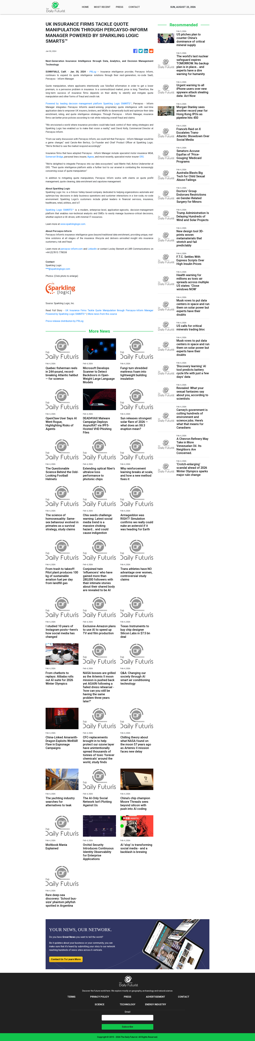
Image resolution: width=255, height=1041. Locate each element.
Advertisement (155, 996)
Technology (127, 1004)
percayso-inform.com (72, 248)
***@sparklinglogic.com (58, 269)
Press (127, 996)
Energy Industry (155, 1004)
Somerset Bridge (54, 156)
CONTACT (134, 7)
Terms (71, 996)
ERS (141, 156)
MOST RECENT (102, 7)
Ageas (90, 156)
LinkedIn (92, 248)
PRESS (119, 7)
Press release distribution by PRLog (64, 321)
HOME (85, 7)
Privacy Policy (99, 996)
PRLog (92, 71)
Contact (183, 996)
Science (99, 1004)
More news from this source (102, 314)
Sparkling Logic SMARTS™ (60, 209)
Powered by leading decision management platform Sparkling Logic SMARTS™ (89, 103)
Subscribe (127, 1026)
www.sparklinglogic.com (72, 224)
